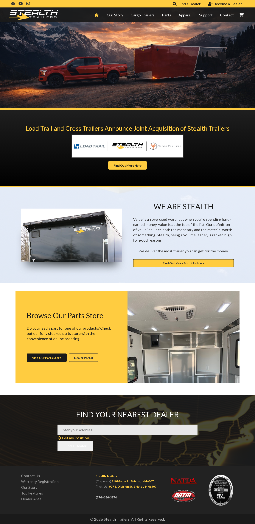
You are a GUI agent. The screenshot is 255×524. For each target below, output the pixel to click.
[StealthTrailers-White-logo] (33, 15)
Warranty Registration (40, 481)
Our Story (29, 487)
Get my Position (75, 438)
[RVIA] (221, 490)
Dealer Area (31, 499)
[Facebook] (13, 3)
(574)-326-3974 (106, 497)
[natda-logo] (183, 481)
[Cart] (241, 14)
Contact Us (30, 475)
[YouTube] (20, 3)
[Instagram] (28, 3)
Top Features (32, 493)
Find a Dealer (75, 446)
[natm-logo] (183, 496)
